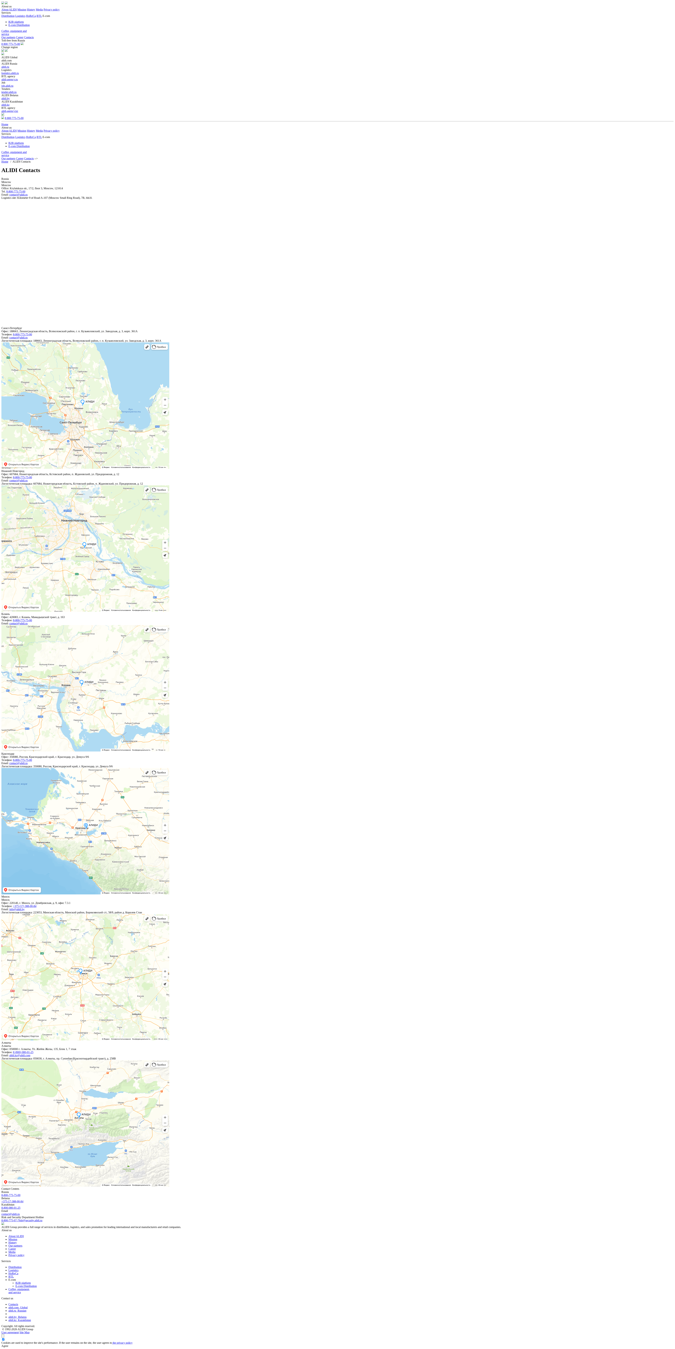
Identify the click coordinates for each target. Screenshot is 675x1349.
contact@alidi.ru (18, 194)
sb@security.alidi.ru (31, 1220)
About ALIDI (9, 9)
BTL (39, 15)
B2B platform (16, 21)
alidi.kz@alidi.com (19, 1055)
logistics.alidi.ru (10, 73)
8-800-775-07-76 (10, 1220)
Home (4, 124)
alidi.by (5, 98)
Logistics (20, 15)
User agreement (10, 1332)
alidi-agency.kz (9, 111)
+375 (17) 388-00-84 (24, 906)
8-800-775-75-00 (15, 191)
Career (19, 37)
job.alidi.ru (7, 85)
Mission (21, 9)
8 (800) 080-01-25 (23, 1052)
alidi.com (18, 1307)
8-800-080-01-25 (10, 1207)
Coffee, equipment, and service (19, 1291)
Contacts (29, 37)
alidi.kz (5, 104)
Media (39, 9)
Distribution (8, 15)
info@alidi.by (17, 909)
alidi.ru (5, 66)
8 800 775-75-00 (10, 43)
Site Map (25, 1332)
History (31, 9)
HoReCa (31, 15)
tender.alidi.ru (9, 92)
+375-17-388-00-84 (12, 1201)
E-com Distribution (19, 25)
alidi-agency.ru (9, 79)
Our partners (8, 37)
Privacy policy (52, 9)
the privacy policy (122, 1342)
